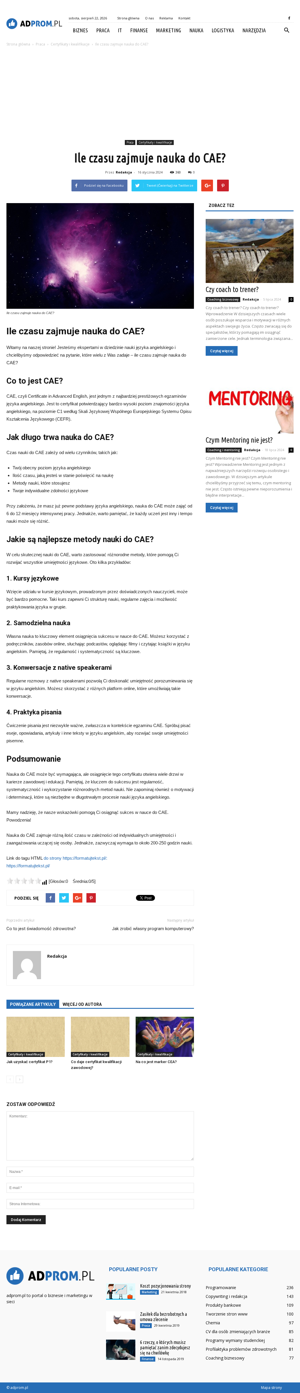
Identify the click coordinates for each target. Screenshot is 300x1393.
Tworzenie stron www (227, 1314)
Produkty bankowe (223, 1305)
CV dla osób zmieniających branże (238, 1331)
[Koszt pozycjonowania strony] (120, 1291)
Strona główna (128, 18)
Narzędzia (254, 30)
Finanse (139, 30)
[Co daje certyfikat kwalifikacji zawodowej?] (100, 1037)
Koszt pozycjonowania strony (165, 1286)
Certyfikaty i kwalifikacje (155, 142)
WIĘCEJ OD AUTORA (82, 1004)
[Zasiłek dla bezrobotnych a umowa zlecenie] (120, 1321)
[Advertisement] (150, 94)
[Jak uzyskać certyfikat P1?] (35, 1037)
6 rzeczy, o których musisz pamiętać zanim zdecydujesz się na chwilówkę (165, 1347)
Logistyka (223, 30)
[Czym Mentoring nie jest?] (250, 402)
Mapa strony (271, 1387)
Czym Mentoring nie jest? (239, 440)
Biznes (80, 30)
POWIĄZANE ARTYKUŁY (33, 1004)
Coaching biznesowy (222, 299)
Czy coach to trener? (232, 289)
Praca (103, 30)
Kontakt (184, 18)
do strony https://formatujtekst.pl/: (75, 858)
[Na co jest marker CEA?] (165, 1037)
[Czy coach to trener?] (250, 251)
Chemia (213, 1322)
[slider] (24, 880)
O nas (149, 18)
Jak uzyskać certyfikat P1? (29, 1062)
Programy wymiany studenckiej (235, 1340)
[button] (286, 30)
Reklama (166, 18)
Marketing (168, 30)
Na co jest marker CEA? (156, 1062)
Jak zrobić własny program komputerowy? (153, 928)
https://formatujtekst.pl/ (28, 865)
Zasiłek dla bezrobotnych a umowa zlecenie (163, 1316)
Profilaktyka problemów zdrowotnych (241, 1349)
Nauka (196, 30)
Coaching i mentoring (223, 450)
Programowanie (221, 1287)
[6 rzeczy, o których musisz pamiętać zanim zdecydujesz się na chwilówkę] (120, 1350)
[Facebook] (289, 18)
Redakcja (124, 172)
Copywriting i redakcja (226, 1296)
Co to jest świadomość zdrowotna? (41, 928)
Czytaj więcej (221, 351)
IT (120, 30)
